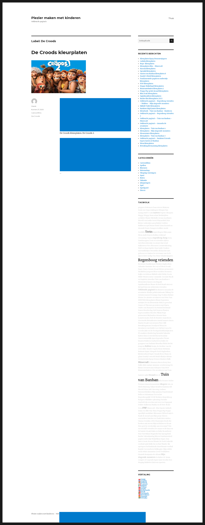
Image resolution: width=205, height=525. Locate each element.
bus (166, 210)
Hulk (168, 359)
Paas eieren (157, 207)
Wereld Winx (143, 389)
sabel (146, 375)
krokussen (160, 290)
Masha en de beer (158, 405)
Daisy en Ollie (143, 411)
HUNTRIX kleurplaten (146, 300)
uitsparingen (145, 183)
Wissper (162, 210)
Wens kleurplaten (147, 143)
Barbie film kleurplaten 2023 (151, 99)
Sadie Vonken (163, 248)
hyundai (159, 333)
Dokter (141, 405)
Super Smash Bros (156, 354)
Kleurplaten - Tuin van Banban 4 (153, 128)
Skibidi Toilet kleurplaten (150, 106)
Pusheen (147, 341)
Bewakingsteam (144, 326)
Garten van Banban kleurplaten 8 (153, 74)
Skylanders (151, 315)
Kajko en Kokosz (144, 274)
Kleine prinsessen (166, 269)
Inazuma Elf (167, 387)
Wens (140, 235)
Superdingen (158, 232)
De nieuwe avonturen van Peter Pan (158, 297)
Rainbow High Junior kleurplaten (152, 108)
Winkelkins (156, 439)
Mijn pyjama (157, 392)
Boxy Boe (167, 362)
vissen (147, 384)
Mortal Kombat (161, 336)
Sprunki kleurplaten (148, 71)
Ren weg (155, 389)
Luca (167, 328)
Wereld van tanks (145, 220)
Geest (154, 220)
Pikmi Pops (161, 313)
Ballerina (147, 405)
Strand (152, 375)
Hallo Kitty (142, 365)
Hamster (148, 267)
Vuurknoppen (143, 241)
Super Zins (165, 439)
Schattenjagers (167, 256)
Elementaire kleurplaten (149, 133)
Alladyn (163, 357)
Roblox (148, 346)
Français (144, 484)
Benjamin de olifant (153, 454)
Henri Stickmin (164, 349)
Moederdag (148, 310)
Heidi (158, 357)
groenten (156, 305)
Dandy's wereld (149, 357)
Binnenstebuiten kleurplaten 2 (152, 89)
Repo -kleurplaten (147, 64)
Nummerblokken (145, 392)
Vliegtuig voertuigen (148, 173)
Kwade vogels (152, 349)
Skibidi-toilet (157, 274)
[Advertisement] (95, 115)
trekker (160, 228)
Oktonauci (157, 413)
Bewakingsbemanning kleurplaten (153, 146)
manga (141, 213)
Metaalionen (152, 321)
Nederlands (145, 490)
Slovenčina (145, 495)
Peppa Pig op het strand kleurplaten (154, 91)
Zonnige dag (156, 295)
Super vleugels (150, 351)
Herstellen (154, 251)
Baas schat (154, 215)
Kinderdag (152, 333)
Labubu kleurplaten (147, 61)
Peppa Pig (161, 411)
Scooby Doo (167, 460)
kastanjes (160, 421)
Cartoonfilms (36, 113)
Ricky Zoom (167, 274)
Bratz (168, 405)
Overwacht (142, 321)
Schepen (157, 368)
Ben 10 (158, 375)
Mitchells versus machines (161, 218)
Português (145, 493)
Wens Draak (166, 267)
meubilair (149, 413)
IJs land (141, 287)
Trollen (164, 295)
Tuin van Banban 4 (162, 279)
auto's (170, 413)
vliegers (163, 384)
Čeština (144, 487)
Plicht (165, 344)
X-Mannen (153, 362)
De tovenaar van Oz (161, 253)
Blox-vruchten (159, 272)
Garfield (141, 402)
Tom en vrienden (156, 241)
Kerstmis (141, 264)
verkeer (163, 389)
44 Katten (149, 253)
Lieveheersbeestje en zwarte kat (150, 243)
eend (166, 243)
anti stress (148, 423)
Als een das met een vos (154, 402)
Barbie (140, 436)
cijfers (166, 241)
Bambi (140, 449)
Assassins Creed (154, 452)
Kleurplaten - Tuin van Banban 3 (152, 136)
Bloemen (143, 168)
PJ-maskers (142, 333)
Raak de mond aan (145, 416)
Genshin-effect (150, 421)
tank (146, 444)
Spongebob (166, 434)
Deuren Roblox (153, 235)
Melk (150, 444)
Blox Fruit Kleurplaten (148, 94)
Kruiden (159, 387)
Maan (152, 226)
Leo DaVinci (160, 328)
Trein (148, 231)
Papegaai (168, 402)
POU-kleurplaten (146, 84)
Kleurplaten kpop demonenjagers (153, 59)
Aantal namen (162, 321)
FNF (144, 407)
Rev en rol (157, 267)
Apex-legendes (157, 338)
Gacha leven (156, 341)
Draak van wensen (151, 323)
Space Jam (158, 460)
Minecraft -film (153, 408)
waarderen (167, 318)
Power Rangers (151, 228)
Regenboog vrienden (155, 260)
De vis (147, 303)
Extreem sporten (158, 462)
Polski (143, 479)
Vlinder (164, 444)
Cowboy (164, 223)
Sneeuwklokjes (144, 251)
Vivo (149, 246)
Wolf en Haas (143, 248)
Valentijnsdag (149, 436)
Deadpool (155, 326)
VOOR (152, 397)
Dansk (143, 489)
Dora (140, 408)
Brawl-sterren (166, 284)
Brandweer (167, 431)
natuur (149, 365)
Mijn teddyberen (159, 423)
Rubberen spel (143, 226)
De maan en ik (160, 429)
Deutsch (144, 482)
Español (144, 496)
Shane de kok (155, 284)
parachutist (156, 223)
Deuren (159, 310)
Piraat (168, 423)
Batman (141, 351)
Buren (160, 362)
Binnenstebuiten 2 (145, 370)
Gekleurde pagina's (146, 290)
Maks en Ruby (156, 431)
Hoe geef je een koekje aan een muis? (153, 426)
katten (140, 336)
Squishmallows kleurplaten (150, 96)
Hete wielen (165, 418)
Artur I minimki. (155, 277)
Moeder (153, 313)
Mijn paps (167, 232)
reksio (144, 452)
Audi (144, 235)
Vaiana (149, 238)
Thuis (171, 18)
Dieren (142, 190)
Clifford (165, 413)
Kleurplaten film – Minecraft (151, 66)
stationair (161, 292)
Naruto (162, 408)
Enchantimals (151, 447)
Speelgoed (144, 188)
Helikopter (158, 449)
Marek (33, 106)
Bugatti (159, 282)
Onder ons (142, 308)
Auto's (140, 441)
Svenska (144, 498)
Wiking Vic (169, 292)
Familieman (150, 264)
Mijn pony (157, 416)
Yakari (152, 387)
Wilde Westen (143, 277)
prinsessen (142, 315)
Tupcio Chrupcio (166, 213)
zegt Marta (164, 305)
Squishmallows (144, 284)
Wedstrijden (163, 215)
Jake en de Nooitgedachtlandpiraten (158, 331)
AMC (150, 389)
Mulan (147, 434)
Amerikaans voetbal (165, 447)
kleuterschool (143, 354)
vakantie (141, 267)
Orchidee (159, 457)
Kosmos (168, 272)
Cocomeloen (149, 449)
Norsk (143, 492)
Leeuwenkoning (165, 246)
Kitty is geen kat (165, 303)
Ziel (154, 310)
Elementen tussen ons (147, 282)
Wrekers (159, 397)
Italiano (144, 486)
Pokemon (149, 207)
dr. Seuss (166, 457)
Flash (157, 226)
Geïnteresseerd (144, 295)
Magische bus (156, 434)
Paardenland (167, 392)
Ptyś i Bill (162, 323)
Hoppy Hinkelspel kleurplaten (152, 86)
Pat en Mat (157, 444)
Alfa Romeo (163, 381)
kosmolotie (154, 384)
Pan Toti (141, 434)
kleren (157, 436)
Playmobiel (161, 220)
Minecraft (143, 362)
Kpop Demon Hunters (157, 359)
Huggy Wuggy (143, 215)
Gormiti (165, 277)
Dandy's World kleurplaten (150, 76)
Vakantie (143, 180)
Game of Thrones (145, 305)
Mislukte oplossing (152, 400)
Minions (166, 207)
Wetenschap (145, 170)
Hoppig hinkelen (144, 462)
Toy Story (156, 256)
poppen (141, 207)
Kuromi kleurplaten (147, 69)
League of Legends (146, 460)
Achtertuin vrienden (158, 287)
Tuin (163, 368)
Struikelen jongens (145, 272)
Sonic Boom (148, 441)
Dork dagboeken (163, 351)
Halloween (142, 246)
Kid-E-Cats (148, 213)
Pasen (140, 310)
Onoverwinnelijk (144, 338)
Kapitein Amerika (147, 279)
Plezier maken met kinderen (55, 18)
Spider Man (153, 248)
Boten (142, 178)
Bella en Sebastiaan (146, 395)
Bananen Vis (152, 308)
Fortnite (164, 400)
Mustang (146, 387)
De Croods (35, 116)
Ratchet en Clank (154, 418)
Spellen (143, 165)
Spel (141, 185)
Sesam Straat (153, 269)
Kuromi (147, 287)
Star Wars (153, 411)
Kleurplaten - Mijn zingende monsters (155, 131)
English (144, 481)
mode (165, 228)
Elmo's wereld (149, 336)
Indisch (168, 408)
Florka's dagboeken (163, 264)
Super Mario (143, 269)
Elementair (154, 303)
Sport (142, 175)
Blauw (147, 218)
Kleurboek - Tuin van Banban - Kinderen (156, 111)
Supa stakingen (152, 210)
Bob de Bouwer (156, 318)
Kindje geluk (152, 292)
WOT (167, 368)
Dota (170, 238)
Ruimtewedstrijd (163, 308)
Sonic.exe (142, 210)
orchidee (141, 218)
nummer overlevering (161, 365)
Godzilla (141, 232)
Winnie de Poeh (159, 441)
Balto (163, 341)
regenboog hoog (160, 238)
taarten (156, 213)
